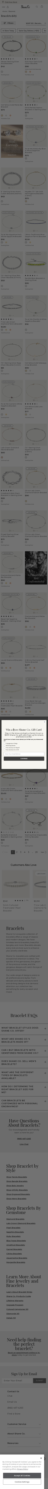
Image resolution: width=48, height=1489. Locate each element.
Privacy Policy (22, 1469)
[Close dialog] (44, 722)
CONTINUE (23, 758)
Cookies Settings (22, 1482)
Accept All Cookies (22, 1476)
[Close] (41, 1458)
